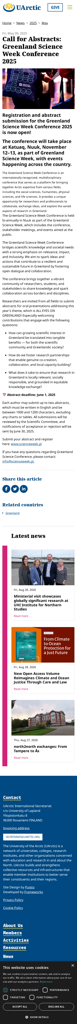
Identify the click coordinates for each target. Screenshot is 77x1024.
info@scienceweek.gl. (18, 461)
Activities (16, 940)
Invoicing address (16, 828)
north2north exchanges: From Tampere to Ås (40, 748)
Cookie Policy (13, 908)
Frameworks (33, 892)
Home (6, 23)
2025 (33, 23)
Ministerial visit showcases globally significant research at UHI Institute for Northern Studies (41, 602)
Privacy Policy (13, 900)
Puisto (30, 887)
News (20, 23)
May (45, 23)
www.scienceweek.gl (26, 444)
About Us (13, 926)
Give (55, 7)
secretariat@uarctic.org (23, 837)
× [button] (72, 965)
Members (12, 933)
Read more (21, 616)
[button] (38, 1017)
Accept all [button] (19, 1006)
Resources (14, 948)
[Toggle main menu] (70, 7)
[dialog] (38, 992)
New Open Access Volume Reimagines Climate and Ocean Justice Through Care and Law (41, 677)
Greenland (13, 513)
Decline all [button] (56, 1006)
